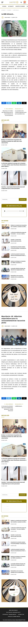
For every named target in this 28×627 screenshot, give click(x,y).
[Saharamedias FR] (14, 2)
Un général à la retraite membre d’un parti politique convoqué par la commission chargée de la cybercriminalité (18, 249)
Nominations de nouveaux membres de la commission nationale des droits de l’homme (18, 277)
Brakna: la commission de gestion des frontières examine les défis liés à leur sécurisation (11, 141)
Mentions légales (13, 610)
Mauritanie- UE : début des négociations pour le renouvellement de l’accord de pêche (7, 113)
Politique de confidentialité (13, 612)
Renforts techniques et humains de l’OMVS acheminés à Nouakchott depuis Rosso (18, 262)
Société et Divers (20, 6)
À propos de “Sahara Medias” (10, 614)
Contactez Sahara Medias (14, 616)
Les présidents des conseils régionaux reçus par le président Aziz (20, 112)
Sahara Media (7, 17)
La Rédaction (21, 614)
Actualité (10, 6)
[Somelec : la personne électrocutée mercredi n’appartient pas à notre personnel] (14, 178)
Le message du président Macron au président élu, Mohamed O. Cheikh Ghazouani (7, 408)
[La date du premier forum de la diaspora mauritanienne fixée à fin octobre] (5, 255)
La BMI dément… (18, 406)
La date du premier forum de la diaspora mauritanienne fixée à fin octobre (19, 255)
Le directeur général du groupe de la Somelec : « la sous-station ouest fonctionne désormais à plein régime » (13, 165)
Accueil (4, 6)
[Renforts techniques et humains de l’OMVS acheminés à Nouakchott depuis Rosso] (5, 262)
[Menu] (2, 2)
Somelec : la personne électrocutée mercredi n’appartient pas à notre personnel (13, 188)
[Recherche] (21, 2)
